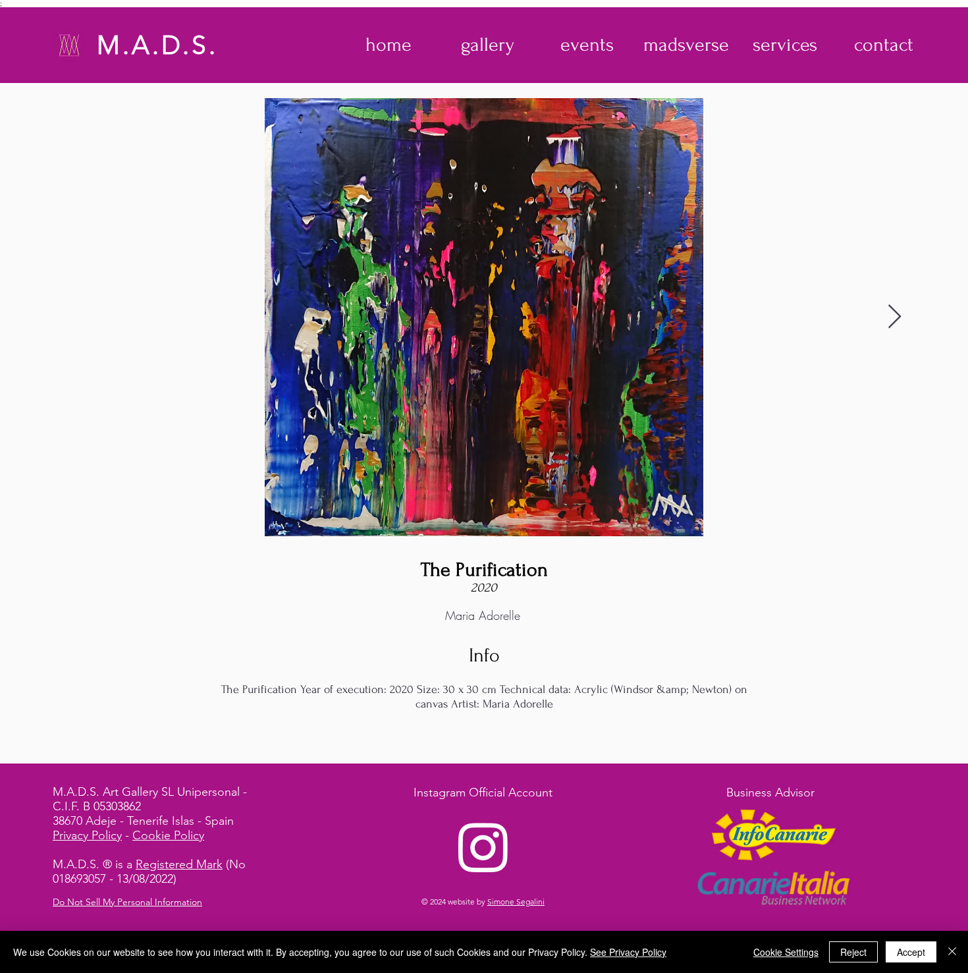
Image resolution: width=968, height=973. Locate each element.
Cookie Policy (168, 835)
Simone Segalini (516, 901)
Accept (911, 952)
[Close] (952, 951)
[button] (487, 45)
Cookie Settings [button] (786, 952)
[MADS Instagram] (483, 846)
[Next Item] (894, 317)
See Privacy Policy (628, 952)
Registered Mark (179, 864)
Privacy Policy (87, 835)
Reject (853, 952)
